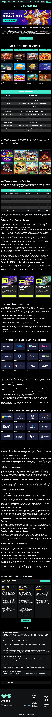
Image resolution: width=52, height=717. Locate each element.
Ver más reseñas (26, 620)
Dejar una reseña (45, 581)
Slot (44, 49)
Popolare (6, 49)
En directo (19, 49)
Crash (31, 49)
